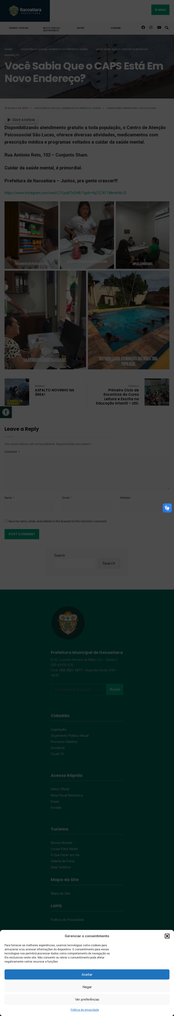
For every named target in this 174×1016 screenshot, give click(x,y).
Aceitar (87, 974)
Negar (87, 987)
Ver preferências (87, 999)
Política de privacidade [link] (85, 1009)
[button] (167, 936)
